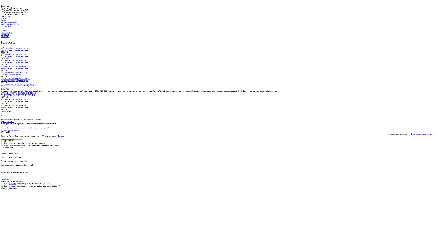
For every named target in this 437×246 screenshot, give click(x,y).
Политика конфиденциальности (423, 134)
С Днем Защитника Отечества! (13, 75)
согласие (12, 143)
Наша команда (6, 33)
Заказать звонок (51, 136)
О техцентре (6, 26)
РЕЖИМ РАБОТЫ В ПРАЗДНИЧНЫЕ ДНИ (18, 95)
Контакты (5, 37)
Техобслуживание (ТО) (10, 22)
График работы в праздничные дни (14, 81)
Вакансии (5, 31)
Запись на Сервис (8, 136)
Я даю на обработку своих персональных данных (26, 143)
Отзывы (4, 28)
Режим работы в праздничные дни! (14, 50)
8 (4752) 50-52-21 (7, 16)
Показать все (6, 111)
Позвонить (61, 136)
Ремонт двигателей (22, 136)
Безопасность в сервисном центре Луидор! (17, 87)
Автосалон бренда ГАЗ (10, 24)
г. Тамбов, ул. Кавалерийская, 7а (13, 12)
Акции (3, 20)
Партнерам (5, 35)
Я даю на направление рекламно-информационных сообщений (32, 145)
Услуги (3, 18)
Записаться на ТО (37, 136)
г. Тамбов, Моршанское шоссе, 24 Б (14, 10)
